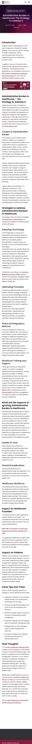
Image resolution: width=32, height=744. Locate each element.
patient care (13, 126)
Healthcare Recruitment (16, 11)
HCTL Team (11, 25)
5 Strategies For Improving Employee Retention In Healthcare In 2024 (15, 531)
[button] (29, 2)
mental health (7, 392)
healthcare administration (20, 647)
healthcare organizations (13, 219)
